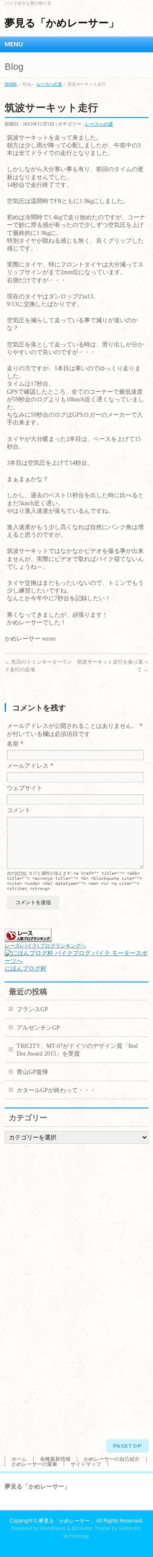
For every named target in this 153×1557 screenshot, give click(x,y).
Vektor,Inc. (130, 1528)
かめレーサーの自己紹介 (112, 1459)
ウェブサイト (24, 788)
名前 (15, 744)
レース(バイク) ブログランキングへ (45, 946)
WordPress (52, 1528)
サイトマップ (86, 1464)
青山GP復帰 (32, 1072)
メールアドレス (30, 766)
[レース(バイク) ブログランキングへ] (28, 938)
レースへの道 (49, 84)
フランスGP (32, 1009)
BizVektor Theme (90, 1528)
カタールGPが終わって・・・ (56, 1090)
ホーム (19, 1459)
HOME (11, 84)
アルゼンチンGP (38, 1028)
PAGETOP (127, 1446)
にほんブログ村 (25, 968)
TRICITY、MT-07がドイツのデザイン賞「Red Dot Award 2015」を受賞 (77, 1050)
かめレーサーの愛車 (34, 1464)
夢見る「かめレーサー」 (62, 23)
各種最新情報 (55, 1459)
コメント (19, 810)
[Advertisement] (39, 1288)
